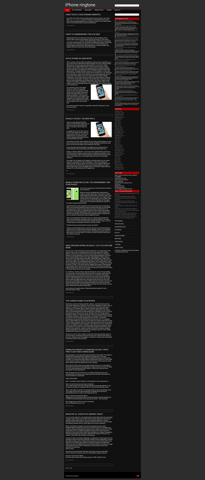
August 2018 (118, 119)
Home (67, 10)
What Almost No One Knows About (126, 26)
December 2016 (119, 149)
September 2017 (119, 135)
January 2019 (118, 111)
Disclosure (88, 10)
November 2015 (119, 169)
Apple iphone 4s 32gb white (79, 58)
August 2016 (118, 155)
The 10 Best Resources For (124, 70)
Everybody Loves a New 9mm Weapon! (126, 208)
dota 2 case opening (75, 19)
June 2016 (118, 158)
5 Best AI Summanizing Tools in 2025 (83, 34)
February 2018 (119, 128)
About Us (117, 10)
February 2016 (119, 164)
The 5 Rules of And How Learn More (127, 42)
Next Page (69, 468)
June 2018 (118, 122)
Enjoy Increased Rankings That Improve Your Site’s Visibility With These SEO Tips (127, 37)
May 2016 (117, 160)
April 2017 (118, 143)
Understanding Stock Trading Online (125, 201)
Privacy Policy (99, 10)
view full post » (71, 25)
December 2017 (119, 131)
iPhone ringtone (80, 4)
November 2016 (119, 151)
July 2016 (117, 157)
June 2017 (118, 140)
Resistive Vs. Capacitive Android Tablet (84, 414)
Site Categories (77, 10)
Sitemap (109, 10)
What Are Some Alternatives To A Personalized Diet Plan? (125, 60)
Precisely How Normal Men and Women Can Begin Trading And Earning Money (126, 214)
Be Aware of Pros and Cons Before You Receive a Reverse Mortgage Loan (126, 217)
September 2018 (119, 117)
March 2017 (118, 145)
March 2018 (118, 126)
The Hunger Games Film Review (80, 301)
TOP (138, 475)
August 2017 (118, 137)
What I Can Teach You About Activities (127, 85)
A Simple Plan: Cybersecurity (125, 90)
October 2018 (118, 116)
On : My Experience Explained (125, 21)
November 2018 (119, 114)
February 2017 (119, 146)
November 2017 (119, 132)
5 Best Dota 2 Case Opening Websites (83, 15)
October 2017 (118, 134)
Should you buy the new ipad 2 (80, 119)
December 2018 (119, 113)
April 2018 (118, 125)
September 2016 (119, 154)
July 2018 (117, 120)
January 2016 (118, 166)
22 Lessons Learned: (122, 80)
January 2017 (118, 148)
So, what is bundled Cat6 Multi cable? (127, 55)
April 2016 (118, 161)
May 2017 (117, 141)
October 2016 (118, 152)
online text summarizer (73, 41)
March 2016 (118, 163)
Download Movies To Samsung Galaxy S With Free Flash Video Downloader (87, 351)
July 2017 (117, 138)
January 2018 (118, 129)
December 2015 (119, 167)
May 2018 (117, 123)
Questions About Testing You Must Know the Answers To (125, 65)
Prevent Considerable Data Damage (125, 196)
